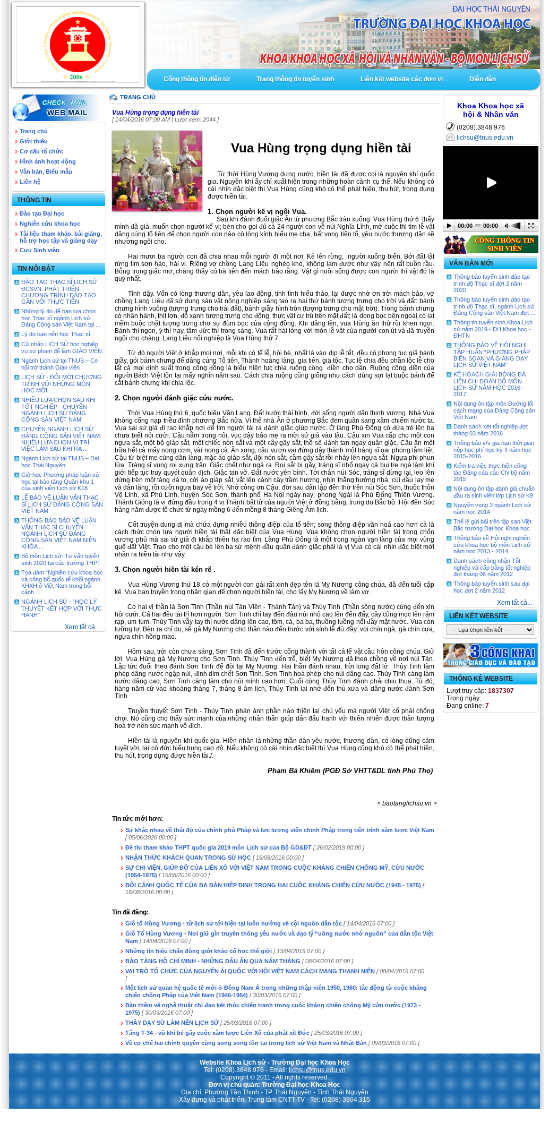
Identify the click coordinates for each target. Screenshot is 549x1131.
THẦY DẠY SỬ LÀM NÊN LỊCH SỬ (172, 1022)
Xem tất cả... (82, 627)
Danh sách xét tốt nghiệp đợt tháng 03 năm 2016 (490, 429)
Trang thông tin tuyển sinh (295, 79)
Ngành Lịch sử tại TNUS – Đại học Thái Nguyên (60, 461)
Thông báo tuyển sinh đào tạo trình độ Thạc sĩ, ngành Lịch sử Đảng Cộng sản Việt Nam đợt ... (494, 306)
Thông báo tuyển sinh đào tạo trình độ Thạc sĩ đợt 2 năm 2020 (491, 283)
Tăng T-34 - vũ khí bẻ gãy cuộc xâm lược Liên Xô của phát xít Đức (217, 1033)
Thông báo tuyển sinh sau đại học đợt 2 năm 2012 (491, 587)
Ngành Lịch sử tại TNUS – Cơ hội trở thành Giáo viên (59, 364)
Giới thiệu (34, 141)
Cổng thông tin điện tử (197, 79)
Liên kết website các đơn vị (402, 79)
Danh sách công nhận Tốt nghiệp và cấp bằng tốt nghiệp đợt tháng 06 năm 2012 (491, 567)
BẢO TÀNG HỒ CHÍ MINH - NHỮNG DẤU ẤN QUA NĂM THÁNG (213, 961)
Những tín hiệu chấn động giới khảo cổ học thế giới (198, 951)
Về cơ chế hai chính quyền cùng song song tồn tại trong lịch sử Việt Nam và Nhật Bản (246, 1043)
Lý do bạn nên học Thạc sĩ (55, 334)
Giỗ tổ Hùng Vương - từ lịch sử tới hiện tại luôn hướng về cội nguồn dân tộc (233, 923)
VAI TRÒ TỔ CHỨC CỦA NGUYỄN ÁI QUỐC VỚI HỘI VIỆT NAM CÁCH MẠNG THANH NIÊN (250, 971)
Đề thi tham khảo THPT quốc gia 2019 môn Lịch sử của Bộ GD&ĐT (219, 847)
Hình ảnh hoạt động (48, 161)
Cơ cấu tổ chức (41, 151)
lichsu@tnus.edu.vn (485, 137)
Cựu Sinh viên (39, 250)
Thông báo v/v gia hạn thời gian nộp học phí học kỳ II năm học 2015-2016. (493, 449)
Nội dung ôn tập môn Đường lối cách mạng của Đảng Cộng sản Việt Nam (494, 410)
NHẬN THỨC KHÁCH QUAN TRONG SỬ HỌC (188, 857)
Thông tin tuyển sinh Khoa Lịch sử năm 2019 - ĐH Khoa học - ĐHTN (493, 329)
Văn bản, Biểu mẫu (46, 171)
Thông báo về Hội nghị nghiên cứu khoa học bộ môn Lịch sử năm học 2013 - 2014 (491, 544)
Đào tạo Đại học (42, 213)
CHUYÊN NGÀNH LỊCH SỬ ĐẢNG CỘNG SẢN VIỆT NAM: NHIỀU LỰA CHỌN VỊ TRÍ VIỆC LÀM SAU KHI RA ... (61, 439)
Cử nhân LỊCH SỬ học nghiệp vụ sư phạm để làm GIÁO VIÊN (61, 347)
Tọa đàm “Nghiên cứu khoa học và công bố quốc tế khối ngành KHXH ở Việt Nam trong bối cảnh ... (62, 582)
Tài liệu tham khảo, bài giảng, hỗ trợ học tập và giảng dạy (61, 237)
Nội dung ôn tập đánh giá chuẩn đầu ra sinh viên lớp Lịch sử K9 (494, 492)
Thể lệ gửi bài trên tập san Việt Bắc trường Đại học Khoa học (492, 525)
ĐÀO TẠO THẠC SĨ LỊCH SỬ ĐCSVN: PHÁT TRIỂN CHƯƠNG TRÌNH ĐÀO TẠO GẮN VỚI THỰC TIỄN (59, 292)
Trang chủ (34, 131)
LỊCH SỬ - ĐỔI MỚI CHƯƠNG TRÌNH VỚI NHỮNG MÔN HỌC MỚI (61, 383)
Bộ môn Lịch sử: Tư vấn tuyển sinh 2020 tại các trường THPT (61, 559)
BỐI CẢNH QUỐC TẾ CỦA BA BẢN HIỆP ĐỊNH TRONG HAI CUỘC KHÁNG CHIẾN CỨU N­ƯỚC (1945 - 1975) (273, 885)
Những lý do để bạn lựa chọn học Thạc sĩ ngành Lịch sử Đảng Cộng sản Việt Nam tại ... (60, 318)
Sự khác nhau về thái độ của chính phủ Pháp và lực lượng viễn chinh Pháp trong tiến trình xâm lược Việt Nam (279, 830)
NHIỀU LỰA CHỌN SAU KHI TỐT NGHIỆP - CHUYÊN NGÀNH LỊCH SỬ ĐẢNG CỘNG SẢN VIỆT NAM (58, 410)
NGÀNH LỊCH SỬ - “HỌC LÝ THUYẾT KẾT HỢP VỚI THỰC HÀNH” (61, 608)
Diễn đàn (482, 79)
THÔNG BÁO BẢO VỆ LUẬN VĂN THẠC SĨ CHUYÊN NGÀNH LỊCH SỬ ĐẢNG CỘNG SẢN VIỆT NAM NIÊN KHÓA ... (59, 533)
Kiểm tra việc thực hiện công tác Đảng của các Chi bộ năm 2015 (491, 472)
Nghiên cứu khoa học (50, 223)
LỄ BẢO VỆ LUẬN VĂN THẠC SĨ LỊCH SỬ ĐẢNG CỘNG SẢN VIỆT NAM (62, 504)
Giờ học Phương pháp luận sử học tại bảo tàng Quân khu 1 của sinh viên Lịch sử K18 (60, 481)
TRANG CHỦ (138, 97)
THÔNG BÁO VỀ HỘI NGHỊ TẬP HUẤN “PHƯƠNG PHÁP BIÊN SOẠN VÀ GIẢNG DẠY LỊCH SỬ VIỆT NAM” (491, 355)
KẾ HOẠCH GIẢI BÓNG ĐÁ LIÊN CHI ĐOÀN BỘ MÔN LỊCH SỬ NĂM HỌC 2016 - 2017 (489, 384)
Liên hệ (30, 181)
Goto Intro (343, 34)
